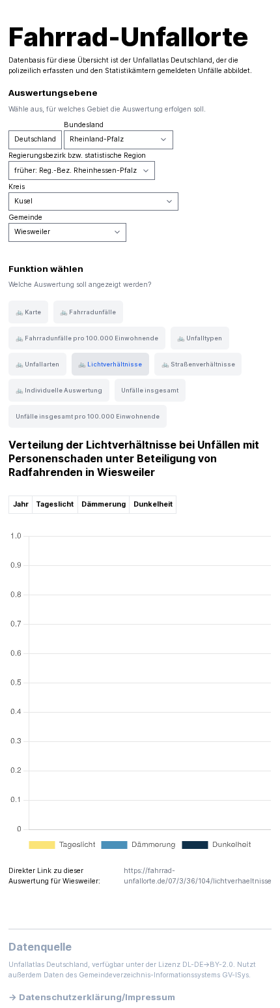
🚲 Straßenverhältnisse (198, 364)
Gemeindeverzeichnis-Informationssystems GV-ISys (164, 975)
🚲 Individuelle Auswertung (59, 390)
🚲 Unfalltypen (199, 338)
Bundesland (84, 125)
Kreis (16, 187)
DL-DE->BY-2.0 (207, 964)
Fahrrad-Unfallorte (128, 37)
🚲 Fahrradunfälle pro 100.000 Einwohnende (87, 338)
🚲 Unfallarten (37, 364)
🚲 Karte (28, 312)
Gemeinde (25, 217)
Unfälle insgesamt (149, 390)
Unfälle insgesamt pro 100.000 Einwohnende (88, 416)
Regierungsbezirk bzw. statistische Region (77, 155)
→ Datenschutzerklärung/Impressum (91, 997)
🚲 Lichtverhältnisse (110, 364)
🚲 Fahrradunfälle (88, 312)
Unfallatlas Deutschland (172, 60)
